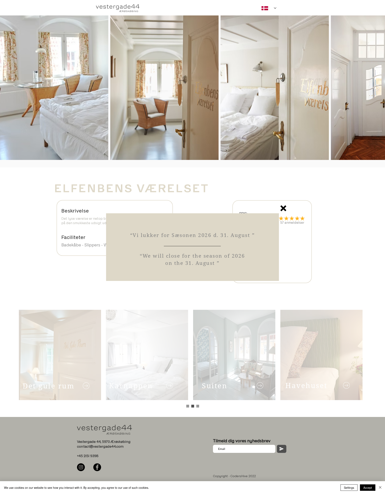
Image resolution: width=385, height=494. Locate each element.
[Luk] (380, 487)
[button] (283, 208)
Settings (349, 488)
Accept (367, 488)
